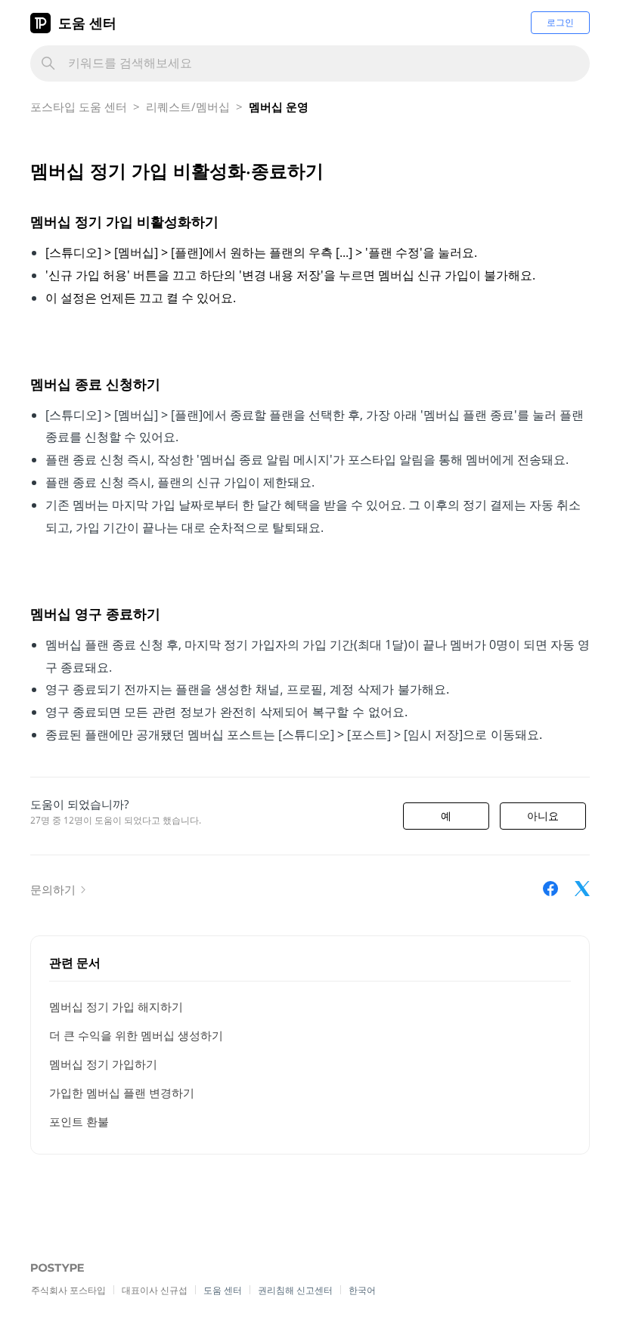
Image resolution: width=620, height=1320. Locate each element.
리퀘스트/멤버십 (188, 106)
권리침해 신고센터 (295, 1290)
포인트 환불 (79, 1121)
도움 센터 (87, 23)
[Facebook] (550, 888)
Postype (49, 1269)
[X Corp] (582, 888)
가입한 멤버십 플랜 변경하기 (121, 1092)
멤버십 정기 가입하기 (103, 1063)
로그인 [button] (560, 22)
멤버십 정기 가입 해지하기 (116, 1006)
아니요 (543, 816)
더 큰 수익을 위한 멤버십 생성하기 (136, 1035)
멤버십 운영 (278, 106)
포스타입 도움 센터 (78, 106)
